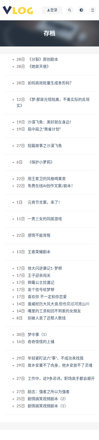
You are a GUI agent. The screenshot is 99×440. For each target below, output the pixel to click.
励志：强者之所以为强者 (49, 392)
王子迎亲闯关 (40, 276)
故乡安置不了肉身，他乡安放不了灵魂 (60, 365)
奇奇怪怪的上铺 (41, 342)
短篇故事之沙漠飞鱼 (45, 146)
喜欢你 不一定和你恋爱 (48, 297)
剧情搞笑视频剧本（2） (48, 399)
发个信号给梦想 (41, 290)
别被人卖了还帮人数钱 (47, 318)
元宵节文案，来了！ (45, 202)
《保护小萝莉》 (41, 162)
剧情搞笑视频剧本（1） (48, 406)
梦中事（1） (39, 335)
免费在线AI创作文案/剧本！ (52, 186)
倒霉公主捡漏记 (41, 283)
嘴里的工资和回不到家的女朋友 (55, 311)
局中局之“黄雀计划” (45, 129)
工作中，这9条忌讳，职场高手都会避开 (61, 379)
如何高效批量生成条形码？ (51, 83)
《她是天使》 (40, 67)
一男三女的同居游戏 (45, 219)
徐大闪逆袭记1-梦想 (45, 268)
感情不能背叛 (40, 235)
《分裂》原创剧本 (43, 59)
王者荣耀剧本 (40, 252)
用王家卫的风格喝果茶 (47, 179)
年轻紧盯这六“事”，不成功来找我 (56, 358)
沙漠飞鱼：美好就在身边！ (51, 122)
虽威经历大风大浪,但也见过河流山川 (59, 304)
